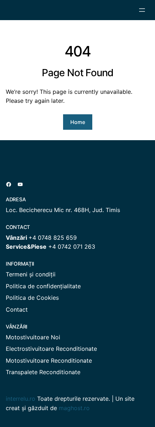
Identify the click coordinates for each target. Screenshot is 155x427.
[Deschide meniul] (142, 10)
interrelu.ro (20, 398)
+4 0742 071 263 (71, 246)
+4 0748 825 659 (52, 237)
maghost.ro (74, 408)
